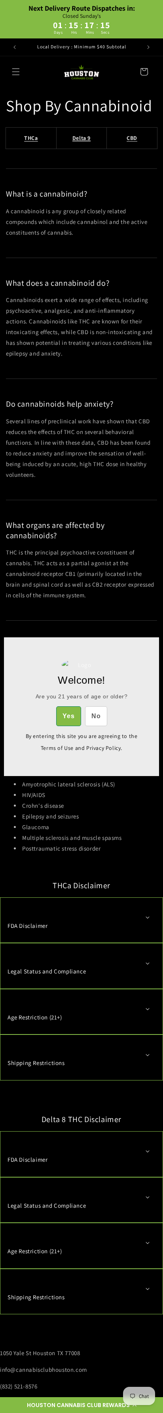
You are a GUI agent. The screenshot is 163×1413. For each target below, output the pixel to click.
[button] (81, 1405)
